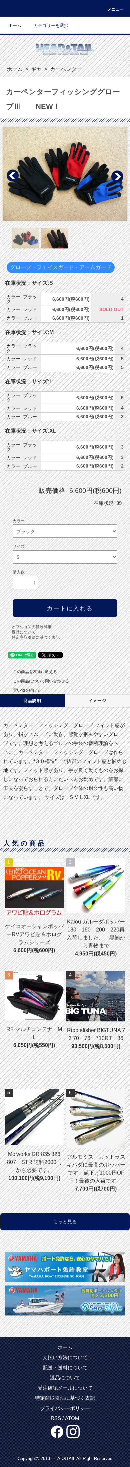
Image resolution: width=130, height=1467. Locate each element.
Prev (13, 176)
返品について (24, 632)
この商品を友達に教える (35, 671)
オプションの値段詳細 (32, 626)
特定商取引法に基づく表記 (36, 637)
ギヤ (36, 69)
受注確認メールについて (65, 1388)
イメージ (97, 700)
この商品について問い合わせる (41, 681)
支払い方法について (65, 1357)
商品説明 (32, 700)
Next (117, 176)
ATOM (72, 1418)
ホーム (14, 25)
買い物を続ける (27, 690)
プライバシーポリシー (65, 1408)
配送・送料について (65, 1367)
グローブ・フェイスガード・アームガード (60, 267)
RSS (56, 1418)
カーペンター (65, 69)
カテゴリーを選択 (51, 25)
